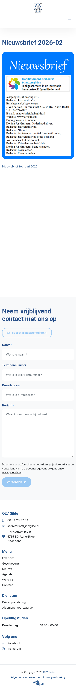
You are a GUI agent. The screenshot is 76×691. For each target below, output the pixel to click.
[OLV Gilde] (38, 8)
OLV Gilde (49, 672)
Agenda (7, 574)
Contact (7, 585)
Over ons (8, 558)
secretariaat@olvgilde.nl (29, 332)
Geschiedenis (11, 563)
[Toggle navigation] (69, 21)
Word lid (7, 579)
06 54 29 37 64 (17, 520)
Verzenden (14, 482)
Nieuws (7, 569)
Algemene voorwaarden (18, 607)
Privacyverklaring (14, 602)
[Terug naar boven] (69, 684)
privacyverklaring (12, 472)
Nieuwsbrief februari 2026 (19, 166)
